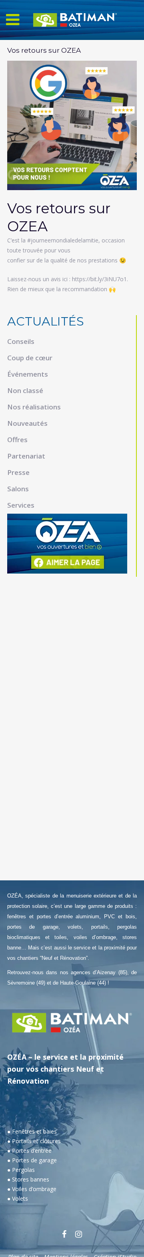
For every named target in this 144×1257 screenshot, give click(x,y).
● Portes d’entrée (29, 1150)
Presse (18, 472)
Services (20, 505)
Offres (17, 439)
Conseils (20, 341)
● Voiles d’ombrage (31, 1189)
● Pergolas (21, 1170)
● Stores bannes (28, 1179)
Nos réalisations (34, 406)
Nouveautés (27, 423)
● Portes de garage (32, 1160)
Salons (18, 488)
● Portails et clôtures (34, 1141)
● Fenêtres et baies (32, 1131)
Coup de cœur (29, 357)
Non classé (25, 390)
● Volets (17, 1198)
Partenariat (26, 456)
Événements (27, 374)
